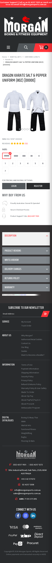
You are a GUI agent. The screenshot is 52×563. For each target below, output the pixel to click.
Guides (24, 351)
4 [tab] (27, 129)
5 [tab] (30, 129)
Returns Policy (12, 278)
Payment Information (30, 368)
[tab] (26, 236)
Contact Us (25, 343)
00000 (6, 155)
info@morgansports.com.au (27, 490)
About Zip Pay (27, 396)
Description (10, 236)
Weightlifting (26, 433)
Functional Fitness (28, 429)
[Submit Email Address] (45, 314)
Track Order (26, 325)
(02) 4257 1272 (36, 464)
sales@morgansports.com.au (27, 493)
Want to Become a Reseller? (32, 355)
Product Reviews (13, 251)
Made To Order (27, 392)
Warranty (9, 287)
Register (38, 186)
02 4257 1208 (28, 484)
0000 (16, 156)
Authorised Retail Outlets (31, 339)
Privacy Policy (26, 380)
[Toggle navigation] (26, 47)
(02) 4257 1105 (33, 216)
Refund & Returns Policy (31, 384)
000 (23, 156)
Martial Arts (26, 425)
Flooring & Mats (28, 441)
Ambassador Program (30, 407)
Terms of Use (26, 365)
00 (31, 156)
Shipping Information (30, 372)
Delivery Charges (13, 269)
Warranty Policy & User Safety (33, 388)
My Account (26, 321)
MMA (23, 421)
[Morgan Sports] (26, 25)
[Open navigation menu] (8, 47)
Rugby (23, 437)
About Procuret (27, 404)
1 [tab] (20, 129)
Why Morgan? (27, 335)
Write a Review (12, 260)
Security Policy (27, 376)
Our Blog (25, 347)
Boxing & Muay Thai (29, 417)
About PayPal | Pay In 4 (30, 400)
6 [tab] (32, 129)
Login (13, 186)
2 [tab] (22, 129)
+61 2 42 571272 (28, 479)
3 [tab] (25, 129)
